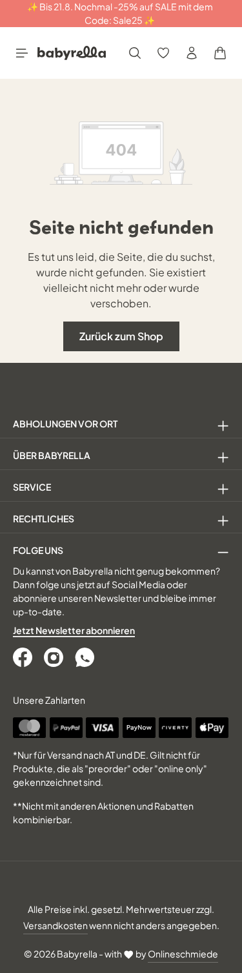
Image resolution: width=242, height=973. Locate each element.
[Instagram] (55, 657)
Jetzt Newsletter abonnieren (74, 630)
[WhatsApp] (86, 657)
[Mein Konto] (192, 53)
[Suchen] (135, 53)
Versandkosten (55, 925)
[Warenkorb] (220, 53)
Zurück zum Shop (121, 336)
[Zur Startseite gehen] (71, 53)
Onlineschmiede (183, 953)
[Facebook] (24, 657)
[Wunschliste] (163, 53)
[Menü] (22, 53)
